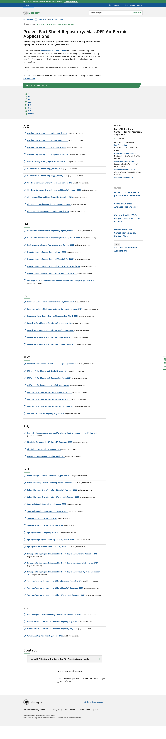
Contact (31, 114)
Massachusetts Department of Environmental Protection (55, 24)
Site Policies (70, 710)
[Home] (24, 19)
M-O (30, 102)
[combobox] (116, 12)
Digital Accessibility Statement (35, 710)
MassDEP (30, 19)
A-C (29, 94)
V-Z (29, 111)
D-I (29, 96)
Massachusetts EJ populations (53, 51)
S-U (29, 108)
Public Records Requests (88, 710)
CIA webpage (29, 78)
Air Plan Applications (56, 19)
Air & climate (43, 19)
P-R (29, 105)
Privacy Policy (56, 710)
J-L (29, 99)
